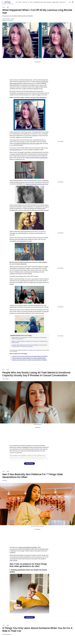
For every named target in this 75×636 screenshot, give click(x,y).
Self (28, 2)
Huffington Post (32, 350)
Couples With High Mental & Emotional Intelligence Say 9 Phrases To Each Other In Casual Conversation (29, 345)
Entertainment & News (38, 2)
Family (31, 2)
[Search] (69, 2)
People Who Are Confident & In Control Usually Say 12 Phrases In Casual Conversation (29, 338)
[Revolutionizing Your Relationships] (7, 2)
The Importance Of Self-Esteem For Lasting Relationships (29, 358)
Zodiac (19, 2)
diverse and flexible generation (28, 547)
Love (17, 2)
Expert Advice (62, 2)
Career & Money (55, 2)
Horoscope (24, 2)
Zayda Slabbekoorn (6, 634)
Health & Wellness (47, 2)
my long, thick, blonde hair (38, 97)
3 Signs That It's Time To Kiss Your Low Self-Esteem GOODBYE (30, 356)
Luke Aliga (4, 480)
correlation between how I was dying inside (26, 143)
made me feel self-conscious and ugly (36, 184)
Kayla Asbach (5, 378)
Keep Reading (29, 463)
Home (3, 7)
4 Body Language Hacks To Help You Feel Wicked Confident (29, 360)
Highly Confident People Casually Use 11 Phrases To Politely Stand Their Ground (29, 342)
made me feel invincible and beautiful (36, 157)
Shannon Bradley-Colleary (8, 18)
